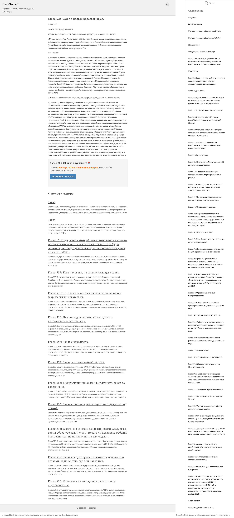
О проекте (81, 508)
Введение (192, 17)
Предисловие (193, 44)
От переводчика (195, 24)
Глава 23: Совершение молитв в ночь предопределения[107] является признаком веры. (206, 305)
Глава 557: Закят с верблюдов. (68, 342)
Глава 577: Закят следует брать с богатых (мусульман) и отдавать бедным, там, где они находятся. (86, 459)
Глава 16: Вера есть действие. (200, 232)
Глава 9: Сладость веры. (198, 155)
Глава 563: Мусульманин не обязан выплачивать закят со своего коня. (202, 515)
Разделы (92, 508)
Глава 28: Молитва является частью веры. (205, 357)
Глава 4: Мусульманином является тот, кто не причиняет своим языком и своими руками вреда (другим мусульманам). (206, 100)
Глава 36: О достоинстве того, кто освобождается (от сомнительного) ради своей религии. (205, 447)
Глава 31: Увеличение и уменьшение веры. (206, 389)
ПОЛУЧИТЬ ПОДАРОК (63, 177)
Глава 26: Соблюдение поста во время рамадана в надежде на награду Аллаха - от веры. (206, 340)
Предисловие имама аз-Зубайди (201, 51)
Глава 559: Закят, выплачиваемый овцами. (76, 362)
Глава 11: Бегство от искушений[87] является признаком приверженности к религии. (204, 174)
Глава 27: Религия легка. (198, 350)
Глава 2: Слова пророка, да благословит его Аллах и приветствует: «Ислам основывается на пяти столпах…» (206, 81)
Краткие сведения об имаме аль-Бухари (204, 31)
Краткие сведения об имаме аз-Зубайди (204, 38)
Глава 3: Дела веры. (196, 90)
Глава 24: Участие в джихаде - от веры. (204, 315)
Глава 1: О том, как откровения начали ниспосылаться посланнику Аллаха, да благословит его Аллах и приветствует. (204, 61)
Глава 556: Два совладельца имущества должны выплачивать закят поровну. (80, 319)
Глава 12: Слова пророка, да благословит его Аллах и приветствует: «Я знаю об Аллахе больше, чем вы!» (205, 187)
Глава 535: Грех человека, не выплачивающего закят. (84, 272)
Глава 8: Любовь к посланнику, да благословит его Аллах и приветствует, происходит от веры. (204, 145)
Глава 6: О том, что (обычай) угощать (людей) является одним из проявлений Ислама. (204, 120)
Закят (51, 202)
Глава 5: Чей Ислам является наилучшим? (205, 110)
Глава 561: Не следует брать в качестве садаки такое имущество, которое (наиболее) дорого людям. (41, 515)
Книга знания (194, 500)
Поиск (209, 3)
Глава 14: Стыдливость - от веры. (202, 206)
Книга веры (193, 71)
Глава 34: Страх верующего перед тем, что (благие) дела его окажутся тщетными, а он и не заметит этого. (206, 418)
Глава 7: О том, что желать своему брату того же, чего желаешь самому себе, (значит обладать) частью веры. (206, 132)
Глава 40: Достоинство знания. (201, 507)
